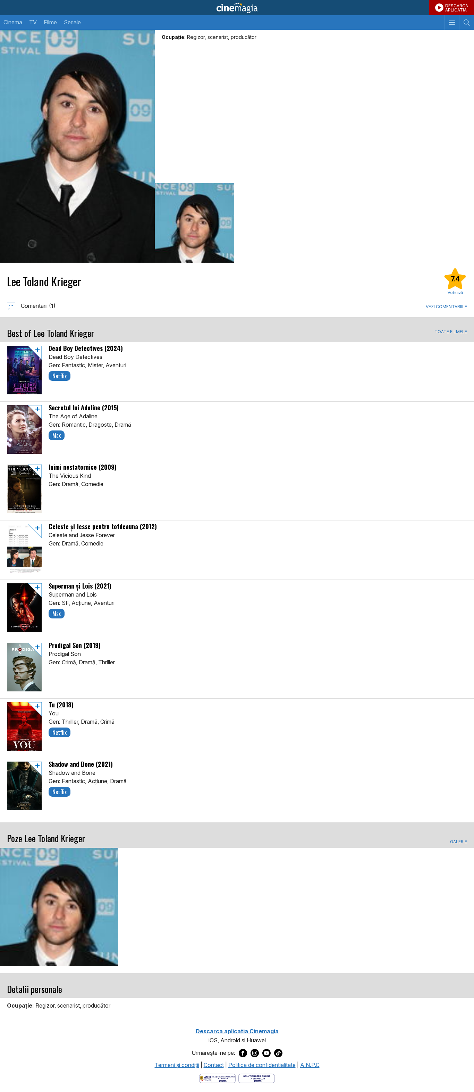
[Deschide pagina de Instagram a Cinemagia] (255, 1053)
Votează (455, 292)
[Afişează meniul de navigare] (451, 22)
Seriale (72, 22)
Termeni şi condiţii (177, 1064)
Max (56, 435)
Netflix (59, 376)
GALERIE (458, 841)
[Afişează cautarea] (466, 22)
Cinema (12, 22)
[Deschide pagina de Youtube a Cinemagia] (266, 1053)
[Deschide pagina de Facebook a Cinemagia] (243, 1053)
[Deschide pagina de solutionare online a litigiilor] (256, 1077)
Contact (214, 1064)
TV (33, 22)
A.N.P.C (310, 1064)
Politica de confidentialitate (262, 1064)
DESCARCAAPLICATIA (456, 8)
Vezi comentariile (446, 306)
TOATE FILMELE (450, 331)
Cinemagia (237, 7)
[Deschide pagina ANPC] (217, 1077)
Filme (50, 22)
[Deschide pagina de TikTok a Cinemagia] (278, 1053)
